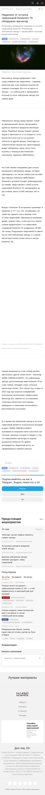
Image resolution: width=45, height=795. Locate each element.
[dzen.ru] (25, 783)
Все (41, 519)
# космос (35, 39)
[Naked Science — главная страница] (12, 3)
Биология (6, 597)
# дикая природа (8, 600)
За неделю (16, 577)
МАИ (6, 638)
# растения (19, 600)
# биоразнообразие (17, 597)
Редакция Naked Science (24, 9)
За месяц (28, 577)
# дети (12, 638)
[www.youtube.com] (20, 783)
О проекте (22, 711)
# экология (29, 600)
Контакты (23, 707)
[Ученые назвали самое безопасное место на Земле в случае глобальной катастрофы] (39, 613)
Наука (5, 39)
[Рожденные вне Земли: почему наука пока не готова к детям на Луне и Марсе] (39, 632)
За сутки (5, 577)
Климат (5, 619)
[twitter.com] (10, 783)
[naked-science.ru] (35, 783)
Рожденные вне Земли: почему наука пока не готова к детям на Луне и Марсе (18, 632)
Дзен (22, 494)
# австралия (14, 619)
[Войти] (42, 3)
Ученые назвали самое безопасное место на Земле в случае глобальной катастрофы (18, 613)
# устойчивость (27, 622)
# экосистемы (7, 603)
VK (22, 499)
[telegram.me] (30, 783)
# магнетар (6, 42)
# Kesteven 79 (13, 39)
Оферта (22, 702)
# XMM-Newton (25, 39)
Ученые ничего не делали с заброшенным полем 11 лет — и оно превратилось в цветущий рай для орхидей (18, 590)
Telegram (22, 489)
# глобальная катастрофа (11, 622)
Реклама (22, 715)
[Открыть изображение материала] (22, 57)
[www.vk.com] (15, 783)
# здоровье (20, 638)
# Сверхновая (33, 42)
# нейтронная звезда (19, 42)
